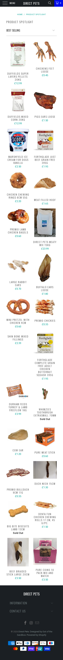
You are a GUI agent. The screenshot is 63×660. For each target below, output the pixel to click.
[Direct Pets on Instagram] (31, 623)
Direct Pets (31, 3)
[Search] (49, 3)
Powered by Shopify (36, 635)
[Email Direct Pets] (37, 623)
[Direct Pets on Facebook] (25, 623)
